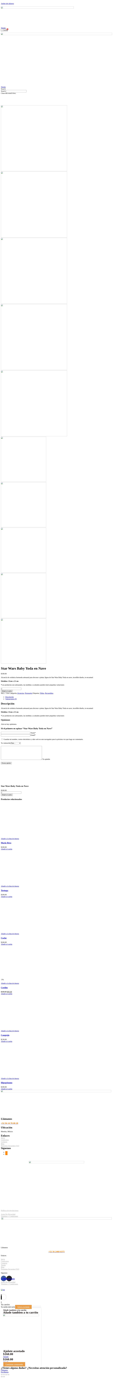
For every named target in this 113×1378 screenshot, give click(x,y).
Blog (2, 1144)
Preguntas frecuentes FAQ (10, 1146)
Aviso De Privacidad (8, 1214)
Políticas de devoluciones (9, 1210)
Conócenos (5, 1140)
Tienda (3, 1265)
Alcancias (20, 693)
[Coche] (34, 930)
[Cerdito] (34, 978)
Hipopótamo (6, 1083)
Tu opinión (46, 759)
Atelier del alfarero (7, 4)
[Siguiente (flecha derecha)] (4, 1376)
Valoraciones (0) (11, 699)
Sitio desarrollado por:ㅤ (56, 1158)
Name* (33, 733)
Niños (42, 693)
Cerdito (4, 987)
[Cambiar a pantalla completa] (6, 1374)
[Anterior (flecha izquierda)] (2, 1376)
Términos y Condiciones (9, 1216)
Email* (33, 735)
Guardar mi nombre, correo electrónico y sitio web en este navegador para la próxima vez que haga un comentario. (43, 739)
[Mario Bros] (34, 835)
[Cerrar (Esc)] (2, 1374)
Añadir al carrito (7, 691)
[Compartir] (4, 1374)
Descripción (9, 697)
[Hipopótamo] (34, 1075)
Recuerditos (49, 693)
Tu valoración (5, 743)
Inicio (3, 1138)
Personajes (28, 693)
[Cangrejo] (34, 1027)
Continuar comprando (14, 1364)
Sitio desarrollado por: (56, 1288)
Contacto (4, 1142)
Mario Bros (6, 843)
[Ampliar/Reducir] (8, 1374)
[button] (56, 26)
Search (3, 91)
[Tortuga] (34, 882)
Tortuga (4, 890)
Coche (4, 938)
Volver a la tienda (23, 1307)
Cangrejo (5, 1035)
